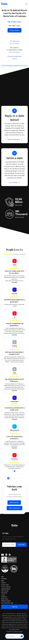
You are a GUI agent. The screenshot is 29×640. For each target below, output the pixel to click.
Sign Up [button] (14, 607)
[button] (22, 636)
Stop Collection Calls (7, 603)
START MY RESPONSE (14, 139)
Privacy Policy (5, 585)
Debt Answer (5, 591)
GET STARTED (13, 182)
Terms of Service (6, 587)
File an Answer (14, 30)
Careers (3, 583)
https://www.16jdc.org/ (14, 56)
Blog (2, 581)
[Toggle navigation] (26, 4)
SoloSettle (4, 593)
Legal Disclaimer (5, 589)
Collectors (4, 597)
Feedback (4, 579)
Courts (3, 595)
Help (2, 577)
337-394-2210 (14, 41)
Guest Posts (4, 599)
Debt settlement (14, 508)
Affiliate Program (6, 601)
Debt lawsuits (14, 502)
